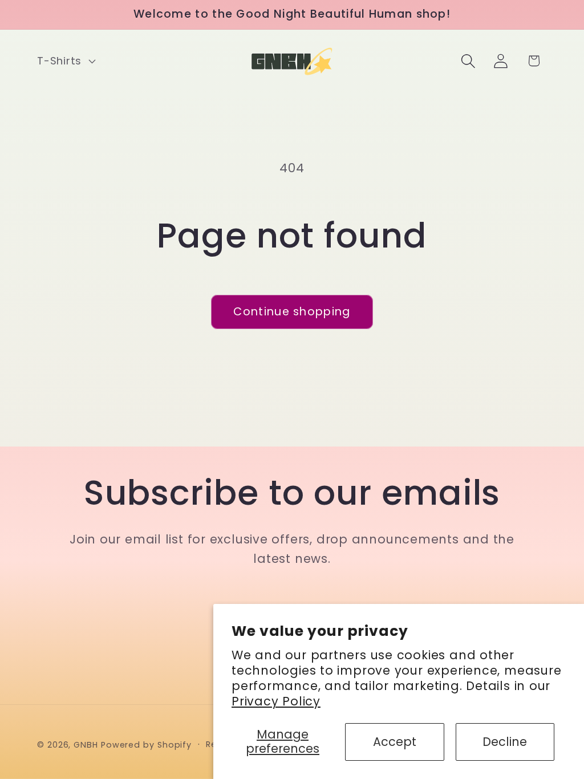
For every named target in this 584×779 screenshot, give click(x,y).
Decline (504, 741)
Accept (394, 741)
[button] (65, 61)
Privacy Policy (276, 701)
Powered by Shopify (146, 744)
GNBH (86, 744)
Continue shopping (291, 311)
